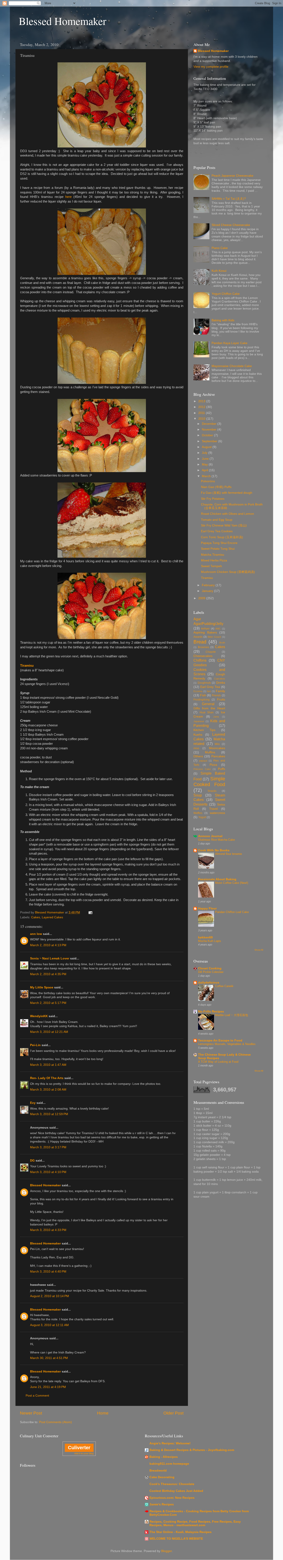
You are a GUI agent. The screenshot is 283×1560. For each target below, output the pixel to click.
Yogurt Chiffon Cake (226, 293)
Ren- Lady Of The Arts (46, 1078)
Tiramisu (207, 578)
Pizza (213, 764)
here (68, 197)
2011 (202, 413)
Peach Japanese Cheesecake (232, 175)
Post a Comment (37, 1395)
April (205, 470)
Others (198, 756)
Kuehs (197, 734)
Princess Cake (202, 769)
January (208, 591)
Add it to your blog (84, 1453)
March (207, 476)
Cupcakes (219, 678)
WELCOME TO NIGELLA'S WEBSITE (176, 1538)
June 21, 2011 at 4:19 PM (48, 1387)
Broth (222, 642)
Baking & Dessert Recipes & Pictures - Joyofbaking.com (191, 1450)
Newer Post (31, 1413)
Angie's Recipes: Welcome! (170, 1443)
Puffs (221, 769)
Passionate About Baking (217, 879)
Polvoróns (208, 481)
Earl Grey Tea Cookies (217, 531)
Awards (198, 636)
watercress (217, 813)
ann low (36, 934)
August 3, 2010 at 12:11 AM (49, 1325)
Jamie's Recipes (161, 1504)
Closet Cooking (210, 968)
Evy (33, 1102)
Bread (199, 642)
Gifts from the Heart (209, 708)
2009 (202, 598)
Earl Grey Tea (210, 687)
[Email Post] (90, 912)
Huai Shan (207, 712)
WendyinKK (39, 1016)
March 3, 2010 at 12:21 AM (49, 1032)
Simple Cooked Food (209, 781)
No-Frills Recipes (211, 1011)
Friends (216, 695)
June (206, 458)
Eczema (197, 691)
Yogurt (202, 817)
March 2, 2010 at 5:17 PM (48, 1003)
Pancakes (218, 756)
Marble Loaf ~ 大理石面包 (231, 1015)
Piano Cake (220, 248)
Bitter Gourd (214, 636)
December (209, 423)
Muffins (210, 752)
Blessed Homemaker (62, 21)
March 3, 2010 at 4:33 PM (48, 1230)
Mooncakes (217, 748)
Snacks (212, 790)
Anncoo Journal (210, 836)
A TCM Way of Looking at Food (218, 1061)
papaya (203, 760)
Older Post (173, 1413)
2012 (202, 407)
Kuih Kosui (219, 270)
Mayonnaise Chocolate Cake (232, 366)
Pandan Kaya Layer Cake (229, 343)
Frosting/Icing (201, 699)
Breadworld (158, 1470)
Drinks (220, 682)
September (210, 441)
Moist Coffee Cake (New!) (231, 882)
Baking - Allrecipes (163, 1457)
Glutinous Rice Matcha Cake (216, 839)
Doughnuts (204, 682)
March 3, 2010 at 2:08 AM (48, 1089)
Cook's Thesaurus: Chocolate (171, 1484)
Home (103, 1413)
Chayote (211, 651)
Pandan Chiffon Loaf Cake (232, 912)
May (205, 464)
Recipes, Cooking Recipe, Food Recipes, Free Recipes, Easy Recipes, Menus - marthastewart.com (195, 1523)
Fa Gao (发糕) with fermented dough (226, 492)
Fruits (221, 699)
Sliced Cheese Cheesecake (231, 225)
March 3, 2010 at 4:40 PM (48, 1271)
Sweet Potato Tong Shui (218, 548)
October (208, 435)
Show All (258, 950)
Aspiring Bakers (205, 632)
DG (32, 1160)
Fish (203, 695)
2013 (202, 401)
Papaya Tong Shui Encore (219, 543)
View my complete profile (210, 66)
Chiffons (200, 660)
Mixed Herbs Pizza (214, 560)
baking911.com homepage (169, 1463)
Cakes (35, 917)
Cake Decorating (161, 1477)
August (207, 447)
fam (209, 691)
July (205, 452)
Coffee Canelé (224, 986)
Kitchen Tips (204, 730)
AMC (218, 628)
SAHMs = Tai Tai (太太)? (229, 198)
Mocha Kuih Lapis (209, 941)
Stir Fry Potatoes (212, 498)
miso (196, 748)
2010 (202, 418)
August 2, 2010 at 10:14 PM (49, 1296)
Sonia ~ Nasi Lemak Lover (49, 958)
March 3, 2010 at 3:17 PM (48, 1147)
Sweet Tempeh (211, 566)
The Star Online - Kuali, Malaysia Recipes (180, 1532)
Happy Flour (207, 908)
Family (220, 691)
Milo (217, 744)
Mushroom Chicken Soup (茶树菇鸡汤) (228, 572)
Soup (197, 795)
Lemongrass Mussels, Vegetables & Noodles (227, 1044)
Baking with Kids (223, 320)
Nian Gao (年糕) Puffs (216, 487)
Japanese (198, 721)
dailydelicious (208, 982)
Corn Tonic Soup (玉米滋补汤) (222, 537)
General (208, 704)
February (209, 585)
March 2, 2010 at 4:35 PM (48, 974)
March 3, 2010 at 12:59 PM (49, 1114)
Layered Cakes (52, 917)
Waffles (197, 813)
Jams (216, 716)
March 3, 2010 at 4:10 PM (48, 1172)
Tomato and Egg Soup (216, 519)
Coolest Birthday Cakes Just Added (176, 1491)
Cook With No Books (213, 850)
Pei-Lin (35, 1045)
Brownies (203, 647)
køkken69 (205, 937)
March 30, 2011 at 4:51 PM (49, 1358)
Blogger (166, 1551)
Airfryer (205, 628)
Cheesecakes (202, 656)
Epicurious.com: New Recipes (172, 1497)
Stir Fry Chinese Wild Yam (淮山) (224, 525)
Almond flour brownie (228, 854)
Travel (213, 808)
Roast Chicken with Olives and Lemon (227, 513)
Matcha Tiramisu (212, 554)
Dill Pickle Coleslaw (210, 972)
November (209, 429)
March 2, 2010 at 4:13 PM (48, 945)
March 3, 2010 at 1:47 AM (48, 1064)
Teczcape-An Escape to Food (220, 1040)
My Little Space (41, 987)
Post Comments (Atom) (55, 1422)
